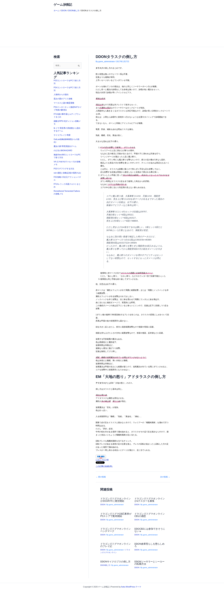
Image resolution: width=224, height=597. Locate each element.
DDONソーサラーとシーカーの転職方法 (149, 562)
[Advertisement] (112, 29)
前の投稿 (101, 477)
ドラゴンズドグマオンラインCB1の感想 (149, 514)
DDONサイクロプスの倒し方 (115, 561)
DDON (102, 504)
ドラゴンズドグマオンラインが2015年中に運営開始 (115, 499)
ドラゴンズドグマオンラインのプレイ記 (115, 545)
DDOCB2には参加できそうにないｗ (149, 530)
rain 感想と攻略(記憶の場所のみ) (67, 173)
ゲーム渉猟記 (63, 4)
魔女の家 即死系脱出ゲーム (65, 146)
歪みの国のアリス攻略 (63, 99)
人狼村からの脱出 (61, 94)
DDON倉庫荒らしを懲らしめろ (149, 545)
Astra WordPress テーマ (131, 587)
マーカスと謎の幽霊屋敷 (64, 103)
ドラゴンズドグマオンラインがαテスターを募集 (149, 499)
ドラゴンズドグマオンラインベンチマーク (115, 530)
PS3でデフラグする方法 (64, 169)
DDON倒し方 (105, 565)
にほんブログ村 (102, 460)
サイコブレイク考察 (62, 135)
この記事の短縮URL (104, 466)
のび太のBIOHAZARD (63, 150)
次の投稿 (165, 477)
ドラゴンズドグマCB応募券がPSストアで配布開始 (115, 514)
